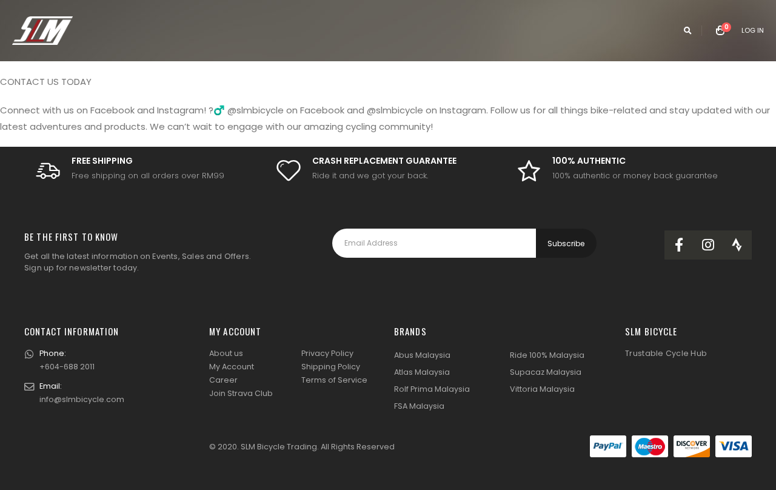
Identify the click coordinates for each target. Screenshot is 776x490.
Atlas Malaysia (422, 372)
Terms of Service (334, 380)
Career (223, 380)
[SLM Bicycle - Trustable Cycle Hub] (42, 30)
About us (226, 353)
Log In (752, 30)
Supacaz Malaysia (545, 372)
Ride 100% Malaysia (547, 355)
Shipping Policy (330, 366)
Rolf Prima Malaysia (432, 389)
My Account (231, 366)
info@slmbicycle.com (81, 399)
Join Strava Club (241, 393)
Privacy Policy (327, 353)
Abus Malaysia (422, 355)
